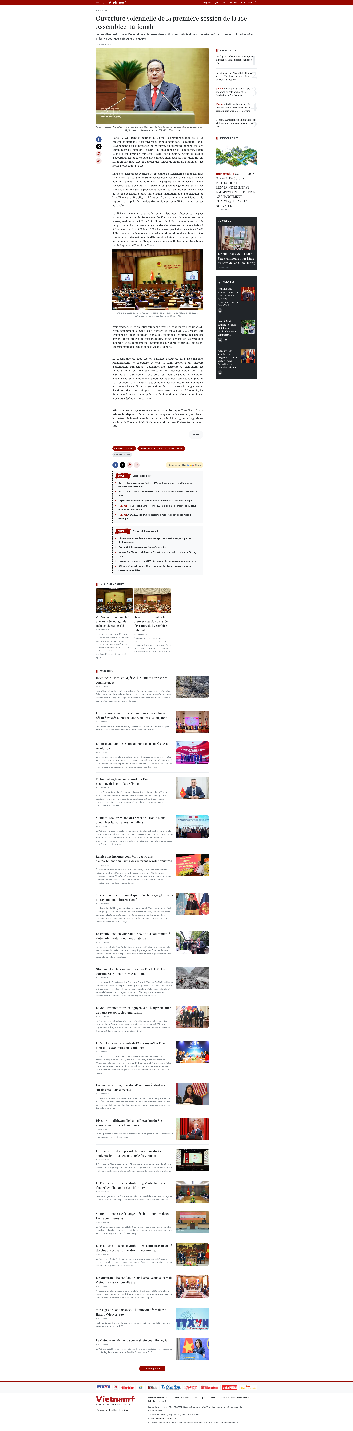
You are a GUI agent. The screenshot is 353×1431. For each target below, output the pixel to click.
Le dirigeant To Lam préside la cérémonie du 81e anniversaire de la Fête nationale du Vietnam (129, 1153)
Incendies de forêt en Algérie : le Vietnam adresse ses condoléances (131, 680)
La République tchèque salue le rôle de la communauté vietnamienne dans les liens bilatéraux (133, 936)
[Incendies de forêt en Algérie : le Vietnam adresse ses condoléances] (192, 687)
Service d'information (237, 1397)
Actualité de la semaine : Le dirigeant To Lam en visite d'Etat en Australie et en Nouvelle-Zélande (228, 359)
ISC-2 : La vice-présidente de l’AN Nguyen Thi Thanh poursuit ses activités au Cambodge (131, 1045)
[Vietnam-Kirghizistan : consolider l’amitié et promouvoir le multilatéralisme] (192, 788)
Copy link (99, 161)
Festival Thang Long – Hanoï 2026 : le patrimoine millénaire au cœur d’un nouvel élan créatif (157, 507)
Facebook (99, 139)
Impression (99, 154)
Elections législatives (143, 475)
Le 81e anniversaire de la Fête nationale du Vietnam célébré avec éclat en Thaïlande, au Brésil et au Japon (131, 715)
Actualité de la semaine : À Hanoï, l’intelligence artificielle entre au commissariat (227, 328)
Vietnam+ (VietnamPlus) (117, 2)
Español (233, 2)
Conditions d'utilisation (181, 1397)
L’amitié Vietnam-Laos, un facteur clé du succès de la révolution (132, 746)
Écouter (227, 310)
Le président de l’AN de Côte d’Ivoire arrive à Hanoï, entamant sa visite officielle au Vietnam (234, 76)
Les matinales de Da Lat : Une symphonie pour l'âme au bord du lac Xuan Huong (236, 258)
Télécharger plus (152, 1368)
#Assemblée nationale (124, 448)
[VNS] (171, 1387)
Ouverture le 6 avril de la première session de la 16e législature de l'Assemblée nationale (151, 623)
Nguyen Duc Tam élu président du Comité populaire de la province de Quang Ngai (157, 554)
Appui (203, 1397)
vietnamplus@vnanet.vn (165, 1418)
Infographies (229, 138)
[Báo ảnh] (229, 1387)
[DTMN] (210, 1387)
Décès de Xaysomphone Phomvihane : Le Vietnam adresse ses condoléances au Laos (236, 123)
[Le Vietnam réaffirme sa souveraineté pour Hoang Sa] (192, 1349)
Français (224, 2)
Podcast (228, 282)
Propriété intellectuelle (157, 1397)
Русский (248, 2)
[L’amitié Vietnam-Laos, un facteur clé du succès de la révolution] (192, 752)
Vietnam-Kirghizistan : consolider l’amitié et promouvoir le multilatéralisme (126, 781)
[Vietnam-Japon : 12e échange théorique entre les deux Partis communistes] (192, 1222)
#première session (122, 454)
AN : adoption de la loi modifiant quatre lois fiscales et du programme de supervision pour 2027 (154, 568)
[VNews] (116, 1387)
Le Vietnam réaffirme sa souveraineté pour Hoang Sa (132, 1340)
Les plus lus (228, 50)
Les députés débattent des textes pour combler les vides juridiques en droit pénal (234, 59)
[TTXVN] (103, 1387)
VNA (223, 1397)
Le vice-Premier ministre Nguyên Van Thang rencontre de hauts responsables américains (133, 1010)
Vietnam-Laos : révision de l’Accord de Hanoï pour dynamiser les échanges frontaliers (130, 820)
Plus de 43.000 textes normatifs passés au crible (142, 547)
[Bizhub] (152, 1387)
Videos (226, 220)
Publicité (151, 1401)
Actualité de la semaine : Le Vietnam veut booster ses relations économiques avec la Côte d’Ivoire (233, 107)
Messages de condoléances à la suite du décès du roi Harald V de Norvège (131, 1312)
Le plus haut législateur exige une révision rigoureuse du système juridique (155, 500)
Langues (213, 1397)
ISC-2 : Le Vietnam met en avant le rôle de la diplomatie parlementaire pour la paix (157, 493)
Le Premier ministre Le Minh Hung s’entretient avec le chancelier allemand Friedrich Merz (133, 1185)
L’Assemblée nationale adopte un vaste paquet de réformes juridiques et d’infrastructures (154, 540)
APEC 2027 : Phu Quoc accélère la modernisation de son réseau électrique (154, 516)
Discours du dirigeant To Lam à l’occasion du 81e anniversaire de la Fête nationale (129, 1122)
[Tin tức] (127, 1387)
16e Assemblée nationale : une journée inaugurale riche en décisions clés (112, 621)
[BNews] (140, 1387)
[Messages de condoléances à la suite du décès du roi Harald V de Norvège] (192, 1319)
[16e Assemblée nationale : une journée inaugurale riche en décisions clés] (114, 600)
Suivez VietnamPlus (177, 465)
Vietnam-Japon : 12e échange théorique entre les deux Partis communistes (132, 1215)
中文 (240, 2)
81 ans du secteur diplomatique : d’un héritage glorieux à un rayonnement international (134, 897)
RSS (195, 1397)
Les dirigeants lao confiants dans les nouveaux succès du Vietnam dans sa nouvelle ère (134, 1280)
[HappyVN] (248, 1387)
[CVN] (191, 1387)
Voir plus (106, 671)
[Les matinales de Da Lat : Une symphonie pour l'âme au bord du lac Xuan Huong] (236, 238)
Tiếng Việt (207, 2)
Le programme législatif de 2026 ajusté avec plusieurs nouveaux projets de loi (157, 561)
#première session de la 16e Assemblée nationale (161, 448)
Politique (101, 10)
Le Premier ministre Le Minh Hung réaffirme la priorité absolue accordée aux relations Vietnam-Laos (134, 1248)
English (216, 2)
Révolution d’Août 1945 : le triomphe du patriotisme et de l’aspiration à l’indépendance (233, 92)
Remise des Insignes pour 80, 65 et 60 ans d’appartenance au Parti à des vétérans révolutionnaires (155, 484)
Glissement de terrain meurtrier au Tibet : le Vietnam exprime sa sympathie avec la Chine (132, 971)
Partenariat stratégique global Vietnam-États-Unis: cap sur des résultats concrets (133, 1087)
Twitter (99, 146)
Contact (162, 1401)
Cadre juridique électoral (145, 531)
